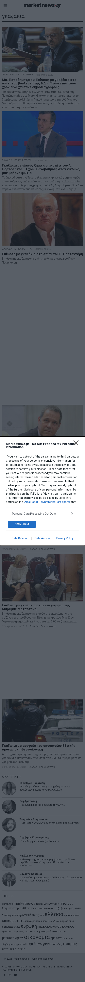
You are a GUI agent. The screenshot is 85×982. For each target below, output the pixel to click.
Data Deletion (20, 538)
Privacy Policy (64, 538)
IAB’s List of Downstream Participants (47, 501)
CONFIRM (22, 524)
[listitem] (42, 514)
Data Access (42, 538)
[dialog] (42, 491)
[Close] (77, 444)
